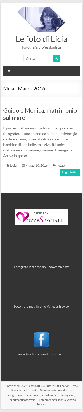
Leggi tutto (69, 172)
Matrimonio (49, 395)
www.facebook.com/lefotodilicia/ (41, 354)
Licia (13, 165)
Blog (11, 395)
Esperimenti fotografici (22, 399)
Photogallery (67, 395)
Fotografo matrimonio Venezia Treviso (41, 306)
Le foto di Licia (41, 39)
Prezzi (20, 395)
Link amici (33, 395)
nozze (60, 165)
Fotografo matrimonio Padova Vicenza (41, 267)
